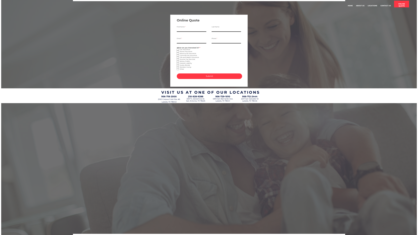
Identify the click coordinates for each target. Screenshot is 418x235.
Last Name (215, 27)
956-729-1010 (222, 96)
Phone (214, 38)
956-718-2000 (169, 96)
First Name (181, 27)
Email (179, 38)
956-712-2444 (249, 96)
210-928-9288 (195, 96)
